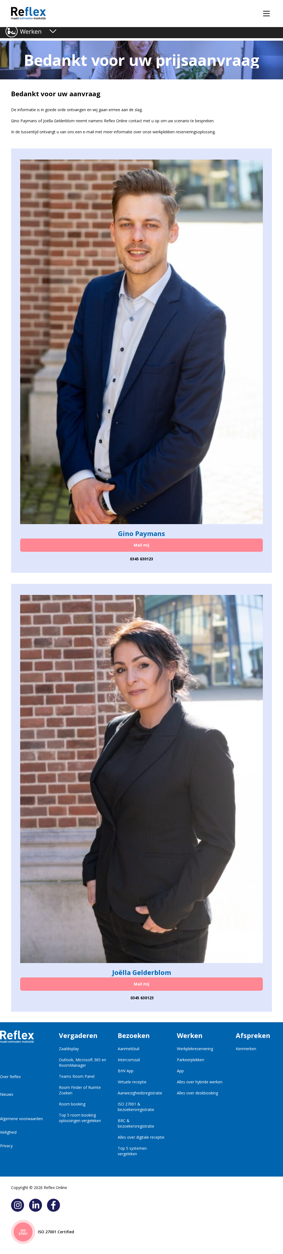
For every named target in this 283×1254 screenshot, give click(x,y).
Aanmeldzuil (128, 1048)
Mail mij (141, 545)
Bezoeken (134, 1035)
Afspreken (253, 1035)
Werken (31, 31)
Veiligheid (8, 1132)
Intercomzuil (129, 1059)
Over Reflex (10, 1076)
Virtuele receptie (132, 1081)
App (180, 1070)
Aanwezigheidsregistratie (140, 1093)
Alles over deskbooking (197, 1093)
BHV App (125, 1070)
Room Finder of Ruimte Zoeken (80, 1090)
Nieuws (6, 1094)
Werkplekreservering (195, 1048)
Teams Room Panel (77, 1076)
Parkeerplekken (190, 1059)
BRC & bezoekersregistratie (136, 1123)
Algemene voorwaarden (21, 1118)
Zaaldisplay (69, 1048)
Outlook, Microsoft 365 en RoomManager (82, 1062)
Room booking (72, 1104)
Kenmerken (246, 1048)
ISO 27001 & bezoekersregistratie (136, 1106)
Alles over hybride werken (199, 1081)
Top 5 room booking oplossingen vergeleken (80, 1117)
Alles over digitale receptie (141, 1137)
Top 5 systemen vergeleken (132, 1151)
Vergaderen (78, 1035)
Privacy (6, 1145)
